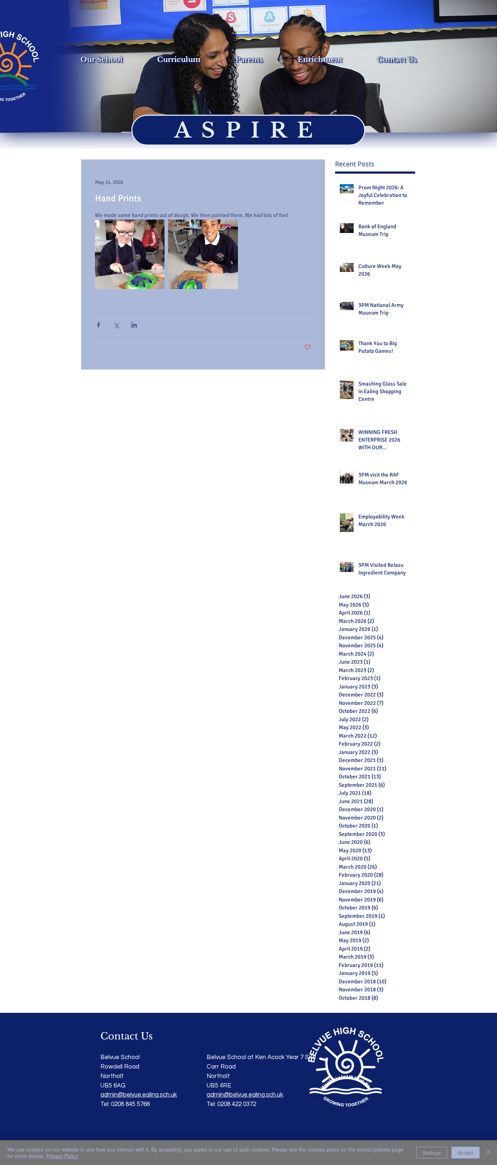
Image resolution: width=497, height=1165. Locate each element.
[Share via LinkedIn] (134, 324)
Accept (465, 1152)
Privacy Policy (62, 1156)
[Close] (488, 1152)
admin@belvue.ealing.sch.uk (245, 1094)
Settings (431, 1152)
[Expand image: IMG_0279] (203, 254)
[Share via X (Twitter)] (116, 324)
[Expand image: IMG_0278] (129, 254)
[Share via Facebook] (98, 324)
